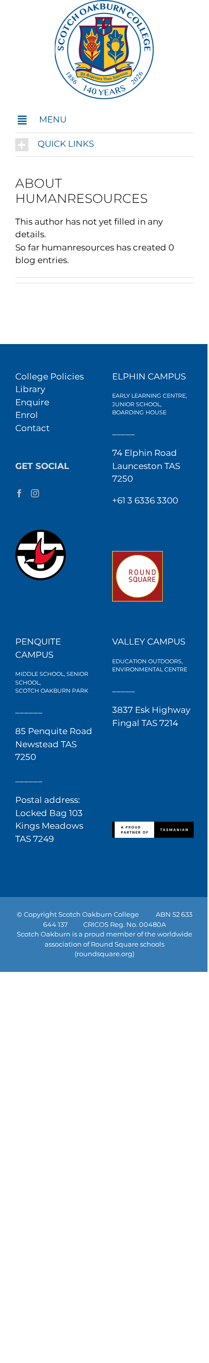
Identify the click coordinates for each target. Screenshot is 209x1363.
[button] (104, 120)
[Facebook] (19, 493)
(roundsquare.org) (104, 954)
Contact (32, 428)
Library (30, 389)
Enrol (26, 415)
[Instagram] (35, 493)
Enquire (32, 402)
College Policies (49, 376)
